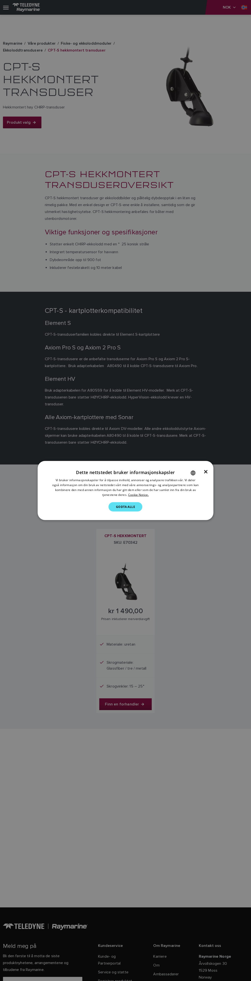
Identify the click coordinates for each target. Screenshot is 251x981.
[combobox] (192, 473)
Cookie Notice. (138, 494)
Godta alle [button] (125, 506)
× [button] (206, 472)
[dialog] (125, 490)
